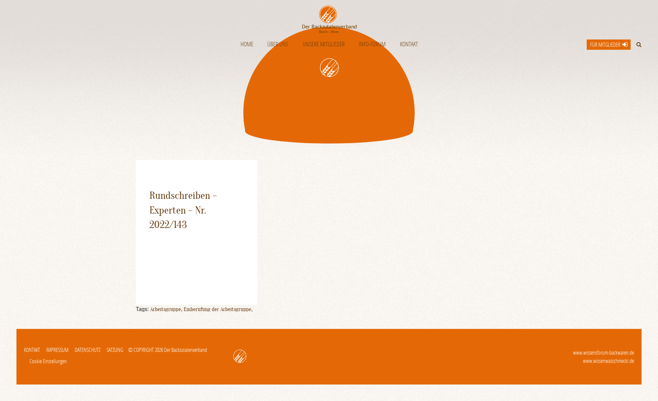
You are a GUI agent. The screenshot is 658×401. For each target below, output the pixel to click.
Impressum (57, 349)
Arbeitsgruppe (165, 309)
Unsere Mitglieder (324, 44)
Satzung (115, 349)
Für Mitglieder (605, 44)
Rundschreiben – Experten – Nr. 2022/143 (183, 210)
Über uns (277, 44)
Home (247, 44)
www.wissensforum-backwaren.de (603, 352)
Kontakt (409, 44)
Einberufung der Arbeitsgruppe (217, 309)
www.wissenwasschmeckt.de (608, 360)
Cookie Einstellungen (48, 361)
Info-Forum (372, 44)
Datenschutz (87, 349)
